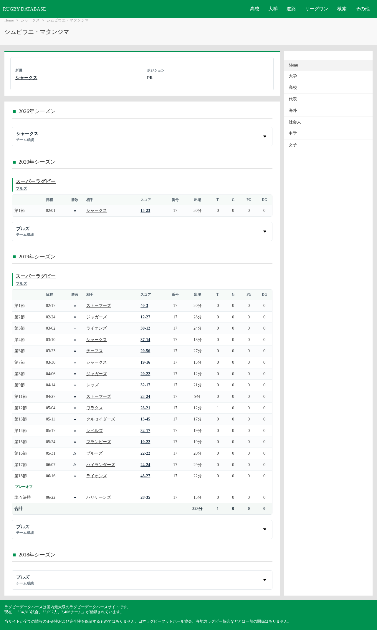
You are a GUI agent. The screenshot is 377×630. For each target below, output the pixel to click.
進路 (291, 8)
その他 (362, 8)
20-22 (145, 373)
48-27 (145, 475)
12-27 (145, 317)
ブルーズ (94, 453)
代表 (293, 99)
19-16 (145, 362)
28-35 (145, 497)
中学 (293, 133)
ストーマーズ (98, 305)
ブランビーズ (98, 441)
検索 (342, 8)
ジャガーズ (96, 317)
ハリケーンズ (98, 497)
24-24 (145, 464)
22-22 (145, 453)
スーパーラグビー (36, 181)
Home (9, 20)
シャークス (30, 20)
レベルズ (94, 430)
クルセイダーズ (100, 419)
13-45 (145, 419)
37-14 (145, 339)
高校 (254, 8)
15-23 (145, 210)
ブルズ (21, 188)
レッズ (92, 385)
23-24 (145, 396)
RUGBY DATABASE (24, 8)
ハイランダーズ (100, 464)
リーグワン (316, 8)
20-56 (145, 350)
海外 (293, 110)
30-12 (145, 328)
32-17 (145, 385)
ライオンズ (96, 328)
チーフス (94, 350)
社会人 (295, 122)
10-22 (145, 441)
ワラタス (94, 407)
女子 (293, 145)
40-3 (144, 305)
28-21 (145, 407)
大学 (273, 8)
